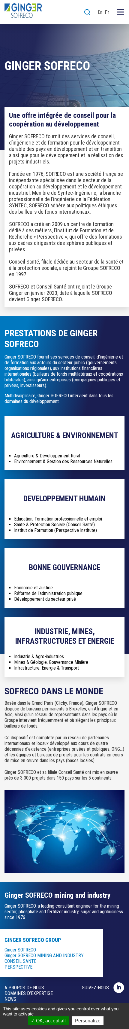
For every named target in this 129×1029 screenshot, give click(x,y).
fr (107, 12)
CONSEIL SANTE (20, 961)
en (100, 12)
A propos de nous (24, 988)
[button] (87, 12)
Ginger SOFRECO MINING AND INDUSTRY (44, 955)
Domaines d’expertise (28, 993)
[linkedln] (118, 987)
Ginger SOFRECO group (32, 940)
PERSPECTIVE (18, 967)
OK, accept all (50, 1020)
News (10, 999)
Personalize (87, 1020)
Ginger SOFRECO (20, 950)
